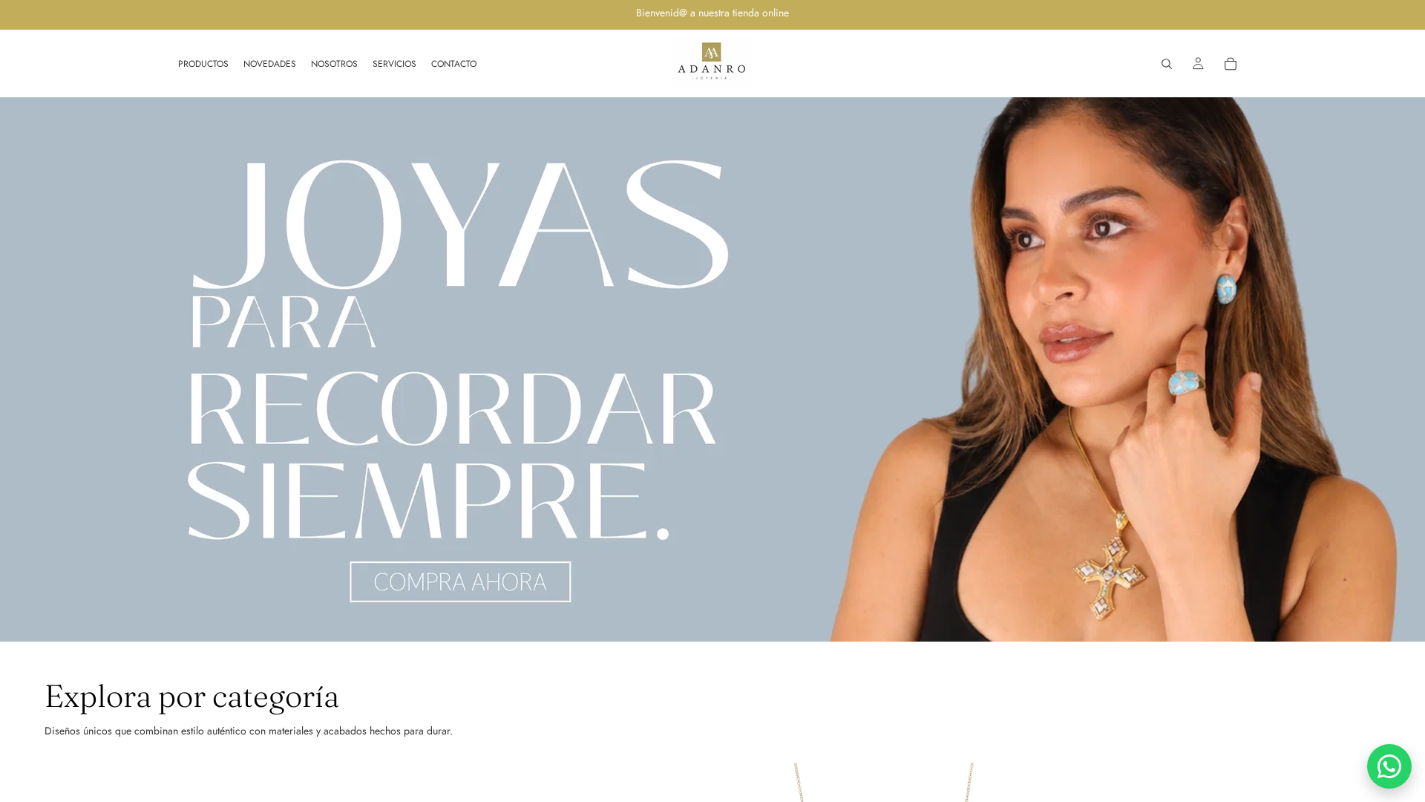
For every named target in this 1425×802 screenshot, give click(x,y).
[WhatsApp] (1389, 766)
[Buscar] (1166, 64)
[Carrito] (1230, 64)
